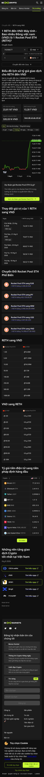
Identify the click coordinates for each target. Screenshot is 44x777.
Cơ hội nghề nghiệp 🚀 (11, 720)
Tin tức (26, 715)
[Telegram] (15, 628)
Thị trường (36, 8)
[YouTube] (10, 628)
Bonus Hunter (24, 8)
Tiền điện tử (28, 722)
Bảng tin (5, 8)
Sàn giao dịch (29, 726)
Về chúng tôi (9, 715)
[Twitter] (5, 628)
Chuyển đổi (6, 25)
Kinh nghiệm (29, 719)
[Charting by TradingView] (5, 172)
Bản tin (13, 8)
